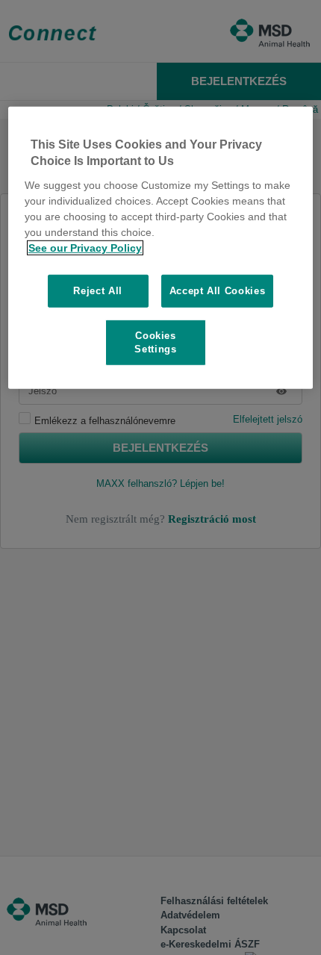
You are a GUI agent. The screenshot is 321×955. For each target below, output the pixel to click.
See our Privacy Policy (85, 247)
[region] (161, 248)
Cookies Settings (155, 342)
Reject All (97, 290)
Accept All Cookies (217, 290)
